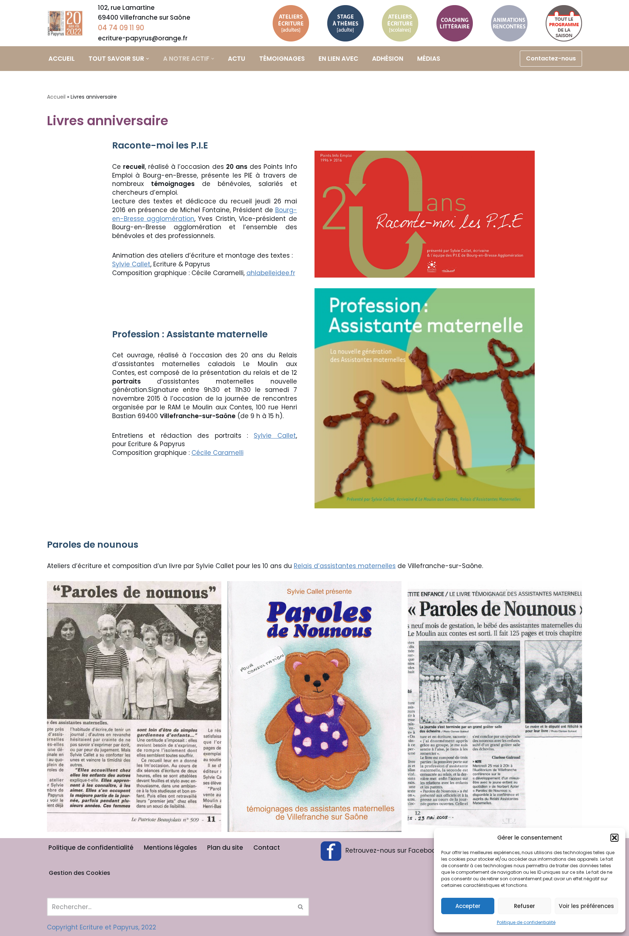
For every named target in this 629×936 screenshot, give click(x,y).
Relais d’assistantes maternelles (345, 566)
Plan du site (225, 847)
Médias (428, 58)
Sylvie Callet (131, 264)
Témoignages (282, 58)
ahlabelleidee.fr (270, 273)
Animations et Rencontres (509, 20)
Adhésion (387, 58)
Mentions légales (170, 847)
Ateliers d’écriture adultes (289, 20)
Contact (266, 847)
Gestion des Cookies (79, 873)
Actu (236, 58)
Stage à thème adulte (341, 20)
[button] (614, 837)
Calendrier (563, 23)
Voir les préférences (586, 906)
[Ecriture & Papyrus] (67, 23)
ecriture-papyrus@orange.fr (142, 38)
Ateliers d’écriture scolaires (398, 20)
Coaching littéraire (453, 15)
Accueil (61, 58)
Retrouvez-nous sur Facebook (392, 850)
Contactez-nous (551, 58)
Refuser (524, 906)
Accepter (467, 906)
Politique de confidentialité (526, 922)
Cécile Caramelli (217, 452)
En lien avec (338, 58)
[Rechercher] (301, 907)
